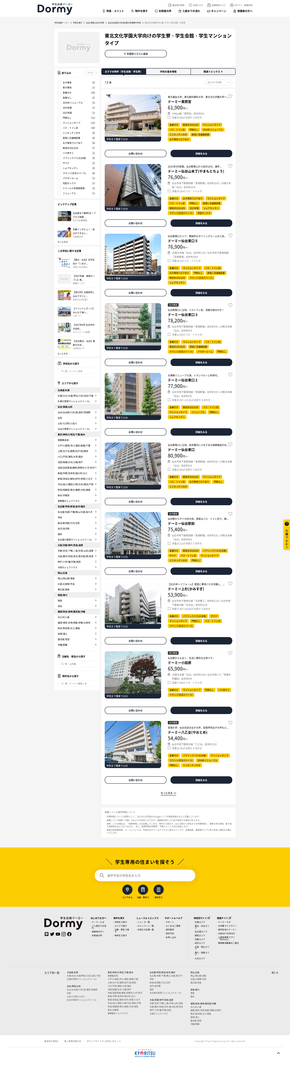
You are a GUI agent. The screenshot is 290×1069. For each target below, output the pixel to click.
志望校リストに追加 (137, 53)
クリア (90, 72)
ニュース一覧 (143, 922)
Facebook (69, 934)
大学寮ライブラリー (227, 926)
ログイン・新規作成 (243, 5)
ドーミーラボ (224, 922)
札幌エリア (200, 922)
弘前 (60, 417)
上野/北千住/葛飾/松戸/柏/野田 (73, 451)
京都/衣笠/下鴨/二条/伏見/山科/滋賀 (75, 550)
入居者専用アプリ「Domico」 (226, 938)
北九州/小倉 (63, 617)
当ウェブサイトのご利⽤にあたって (104, 1041)
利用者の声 (165, 11)
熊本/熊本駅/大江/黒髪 (69, 628)
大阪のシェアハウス (67, 567)
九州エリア (200, 958)
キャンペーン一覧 (145, 926)
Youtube (58, 934)
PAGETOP (278, 1053)
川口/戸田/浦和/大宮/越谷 (70, 456)
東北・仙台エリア (202, 927)
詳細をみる (201, 153)
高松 (60, 606)
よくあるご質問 (173, 926)
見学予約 (170, 933)
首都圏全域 (63, 439)
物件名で (159, 897)
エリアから (127, 897)
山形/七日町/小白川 (67, 423)
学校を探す (77, 22)
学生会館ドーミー (61, 22)
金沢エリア (200, 943)
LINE (46, 934)
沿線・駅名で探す (122, 930)
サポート (170, 922)
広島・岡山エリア (202, 948)
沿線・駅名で (143, 897)
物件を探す (141, 11)
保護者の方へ (244, 11)
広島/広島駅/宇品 (66, 583)
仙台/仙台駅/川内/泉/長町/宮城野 (74, 412)
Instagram (63, 934)
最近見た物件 (178, 5)
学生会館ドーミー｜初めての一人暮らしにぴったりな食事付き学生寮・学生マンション (55, 9)
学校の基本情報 (168, 71)
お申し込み (171, 937)
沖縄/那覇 (62, 644)
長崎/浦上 (62, 633)
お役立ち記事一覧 (145, 929)
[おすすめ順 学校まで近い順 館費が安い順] (218, 82)
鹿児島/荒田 (63, 639)
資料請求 (170, 929)
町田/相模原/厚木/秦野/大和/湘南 (74, 489)
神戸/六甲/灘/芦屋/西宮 (69, 561)
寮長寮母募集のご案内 (228, 943)
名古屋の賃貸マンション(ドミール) (75, 539)
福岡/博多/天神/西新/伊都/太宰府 (74, 622)
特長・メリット (115, 11)
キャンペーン (218, 11)
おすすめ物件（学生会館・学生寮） (123, 71)
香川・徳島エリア (202, 953)
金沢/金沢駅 (63, 528)
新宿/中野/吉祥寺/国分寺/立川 (72, 473)
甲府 (60, 517)
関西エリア (200, 935)
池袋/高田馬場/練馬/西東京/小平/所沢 (76, 467)
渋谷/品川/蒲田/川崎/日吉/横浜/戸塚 (75, 484)
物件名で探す (121, 935)
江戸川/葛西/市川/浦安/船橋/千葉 (74, 445)
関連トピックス (212, 71)
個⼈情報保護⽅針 (72, 1041)
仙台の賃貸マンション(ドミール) (74, 428)
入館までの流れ (191, 11)
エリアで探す (121, 926)
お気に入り (198, 5)
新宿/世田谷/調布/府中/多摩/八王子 (75, 478)
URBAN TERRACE (226, 933)
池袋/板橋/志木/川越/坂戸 (70, 462)
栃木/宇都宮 (63, 495)
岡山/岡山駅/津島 (66, 578)
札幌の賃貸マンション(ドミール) (74, 401)
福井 (60, 534)
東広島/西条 (63, 589)
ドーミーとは (98, 922)
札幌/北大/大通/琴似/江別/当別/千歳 (75, 395)
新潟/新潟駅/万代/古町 (69, 523)
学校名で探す (121, 922)
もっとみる (167, 792)
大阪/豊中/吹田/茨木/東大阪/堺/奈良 (75, 556)
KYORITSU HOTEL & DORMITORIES (145, 1053)
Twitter (52, 934)
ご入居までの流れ (99, 927)
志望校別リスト (219, 5)
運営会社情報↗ (51, 1041)
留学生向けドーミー (227, 929)
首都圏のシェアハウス (69, 500)
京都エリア (200, 939)
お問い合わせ (136, 153)
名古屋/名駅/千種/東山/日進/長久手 (75, 511)
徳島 (60, 600)
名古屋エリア (201, 931)
